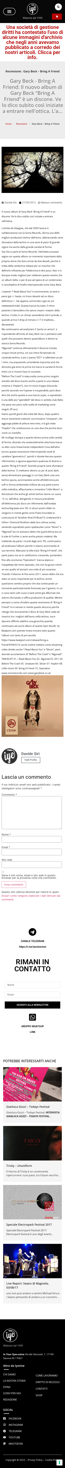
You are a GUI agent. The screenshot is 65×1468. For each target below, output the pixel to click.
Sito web (7, 859)
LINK (32, 1032)
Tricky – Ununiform (19, 1166)
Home (9, 123)
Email (6, 847)
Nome (6, 834)
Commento (9, 794)
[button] (9, 11)
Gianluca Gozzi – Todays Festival (28, 1107)
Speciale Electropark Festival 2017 (29, 1224)
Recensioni (21, 123)
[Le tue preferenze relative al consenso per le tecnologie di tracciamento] (59, 1462)
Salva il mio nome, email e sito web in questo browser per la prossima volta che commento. (29, 876)
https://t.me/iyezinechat (32, 946)
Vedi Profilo (30, 759)
